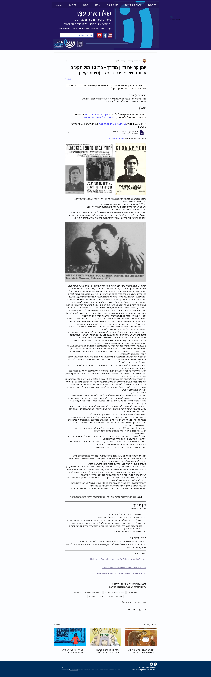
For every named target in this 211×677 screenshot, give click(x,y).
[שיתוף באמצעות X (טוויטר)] (140, 610)
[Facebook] (105, 35)
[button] (112, 5)
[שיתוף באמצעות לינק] (129, 610)
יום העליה (92, 596)
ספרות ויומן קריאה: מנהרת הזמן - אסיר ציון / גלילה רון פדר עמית (106, 651)
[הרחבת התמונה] (118, 145)
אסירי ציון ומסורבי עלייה (114, 596)
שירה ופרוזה (78, 592)
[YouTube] (99, 35)
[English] (110, 35)
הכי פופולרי (136, 602)
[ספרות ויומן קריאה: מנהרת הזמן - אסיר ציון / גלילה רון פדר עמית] (105, 637)
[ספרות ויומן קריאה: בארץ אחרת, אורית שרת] (70, 637)
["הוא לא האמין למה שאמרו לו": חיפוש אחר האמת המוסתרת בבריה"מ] (141, 637)
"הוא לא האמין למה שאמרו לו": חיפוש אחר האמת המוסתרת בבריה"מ (141, 651)
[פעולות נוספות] (66, 61)
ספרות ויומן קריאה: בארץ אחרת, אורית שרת (72, 651)
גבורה (101, 596)
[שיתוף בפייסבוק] (145, 610)
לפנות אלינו (74, 670)
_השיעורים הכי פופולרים (93, 592)
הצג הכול (57, 624)
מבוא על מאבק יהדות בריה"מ (114, 592)
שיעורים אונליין (132, 592)
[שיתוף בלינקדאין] (134, 610)
